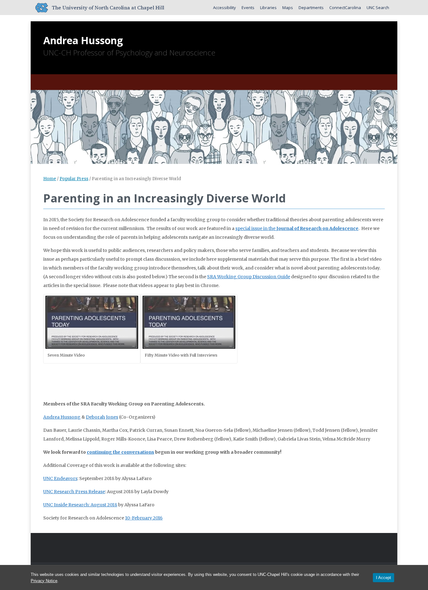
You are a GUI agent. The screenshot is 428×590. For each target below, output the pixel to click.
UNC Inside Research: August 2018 (80, 505)
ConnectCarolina (345, 7)
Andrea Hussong (83, 40)
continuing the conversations (120, 452)
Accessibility (224, 7)
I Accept (383, 577)
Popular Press (74, 178)
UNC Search (378, 7)
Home (49, 178)
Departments (311, 7)
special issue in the (296, 228)
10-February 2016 (144, 518)
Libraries (268, 7)
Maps (287, 7)
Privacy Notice (44, 580)
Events (248, 7)
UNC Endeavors (60, 478)
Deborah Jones (102, 417)
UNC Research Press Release (74, 491)
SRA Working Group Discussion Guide (248, 276)
